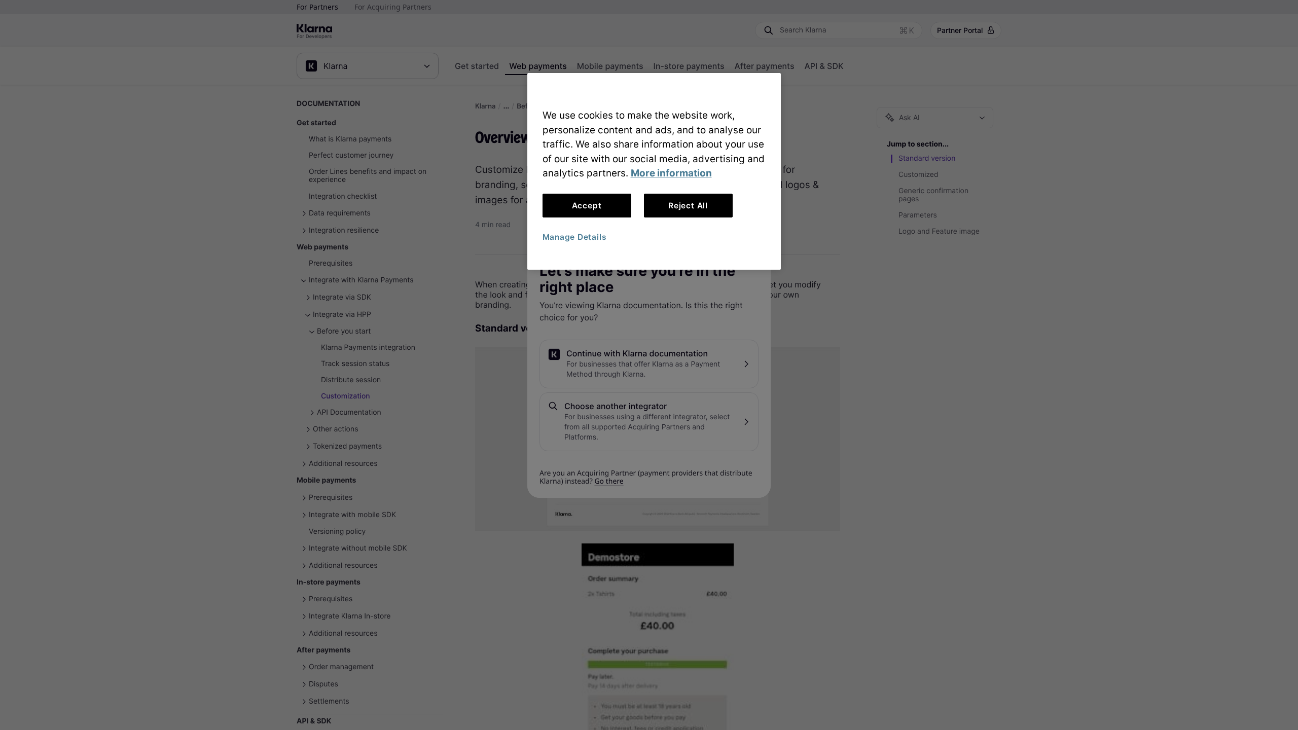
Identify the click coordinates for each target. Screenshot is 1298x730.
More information (671, 173)
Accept (587, 205)
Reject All (688, 205)
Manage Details (574, 237)
